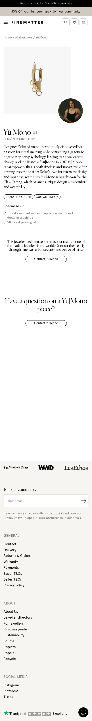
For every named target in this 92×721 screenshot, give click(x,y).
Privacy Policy (14, 585)
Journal (9, 641)
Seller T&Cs (13, 579)
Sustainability (14, 635)
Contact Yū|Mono (46, 259)
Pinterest (11, 691)
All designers (23, 37)
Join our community (66, 11)
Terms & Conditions (62, 513)
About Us (11, 611)
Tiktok (8, 697)
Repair (9, 653)
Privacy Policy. (13, 518)
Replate (10, 647)
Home (8, 37)
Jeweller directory (18, 617)
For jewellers (14, 623)
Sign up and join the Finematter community (46, 3)
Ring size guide (15, 629)
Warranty (11, 562)
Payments (11, 567)
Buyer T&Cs (13, 573)
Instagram (11, 685)
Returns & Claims (17, 556)
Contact (10, 544)
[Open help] (83, 712)
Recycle (10, 659)
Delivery (10, 550)
